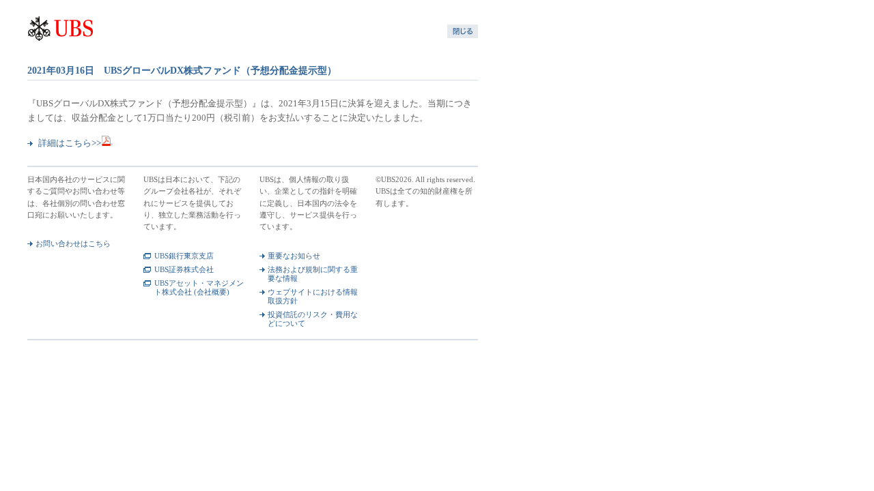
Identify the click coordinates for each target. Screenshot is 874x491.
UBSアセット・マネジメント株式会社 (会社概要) (199, 287)
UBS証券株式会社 (184, 269)
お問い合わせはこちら (73, 243)
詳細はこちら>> (69, 143)
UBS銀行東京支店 (184, 256)
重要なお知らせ (294, 256)
